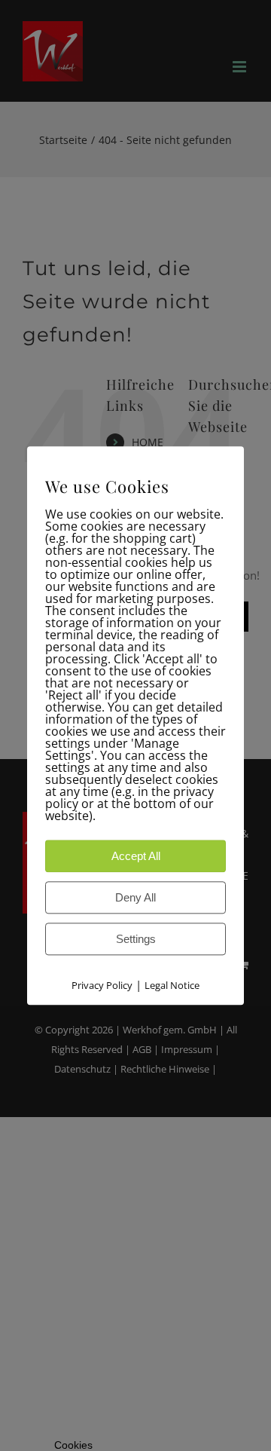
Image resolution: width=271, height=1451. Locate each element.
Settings (136, 938)
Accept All (135, 855)
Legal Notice (172, 985)
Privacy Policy (102, 985)
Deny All (135, 897)
